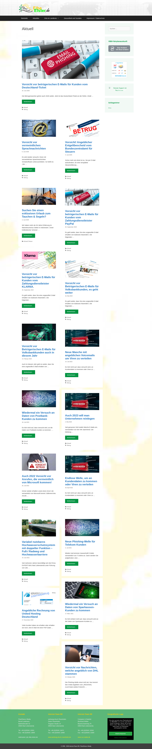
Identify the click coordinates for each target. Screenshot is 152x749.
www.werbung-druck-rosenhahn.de (59, 737)
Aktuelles (36, 18)
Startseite (24, 18)
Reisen (30, 241)
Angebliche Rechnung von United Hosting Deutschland (38, 613)
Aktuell (26, 107)
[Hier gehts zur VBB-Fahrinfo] (119, 51)
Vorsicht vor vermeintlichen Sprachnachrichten (34, 145)
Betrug (26, 109)
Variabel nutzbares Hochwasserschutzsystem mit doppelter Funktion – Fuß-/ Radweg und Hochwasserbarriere (38, 548)
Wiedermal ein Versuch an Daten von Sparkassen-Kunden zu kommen (81, 607)
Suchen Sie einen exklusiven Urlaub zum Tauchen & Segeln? (36, 213)
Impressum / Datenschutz (96, 18)
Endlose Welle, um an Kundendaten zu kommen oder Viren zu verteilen (81, 481)
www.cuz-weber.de (84, 737)
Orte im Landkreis (50, 18)
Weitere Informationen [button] (120, 737)
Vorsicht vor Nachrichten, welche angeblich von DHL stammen (81, 670)
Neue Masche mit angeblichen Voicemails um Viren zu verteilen (80, 355)
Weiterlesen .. (28, 102)
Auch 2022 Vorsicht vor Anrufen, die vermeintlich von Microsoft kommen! (37, 479)
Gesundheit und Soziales (73, 18)
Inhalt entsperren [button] (120, 733)
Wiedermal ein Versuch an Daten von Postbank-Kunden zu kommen (38, 415)
